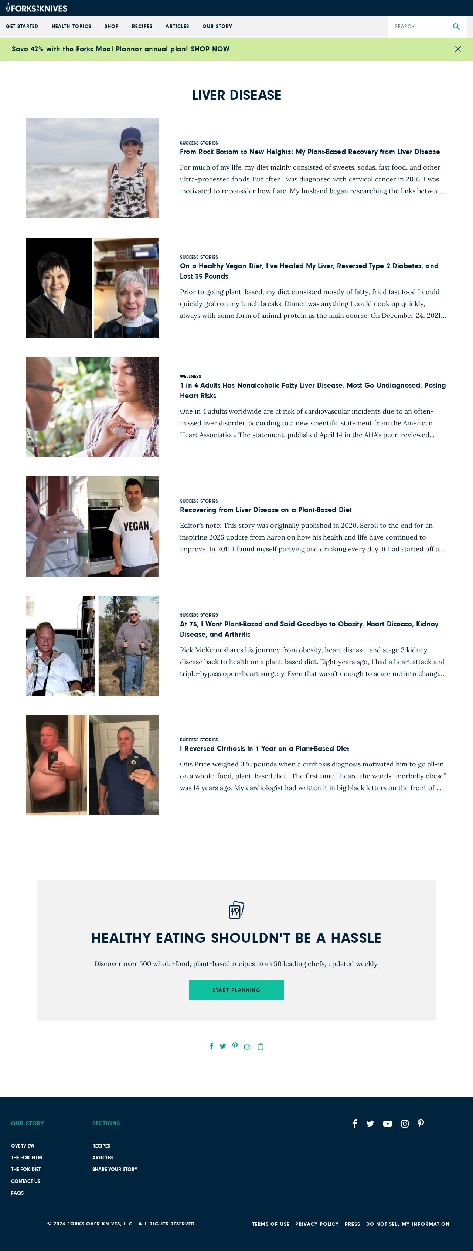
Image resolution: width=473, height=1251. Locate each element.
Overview (22, 1146)
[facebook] (211, 1046)
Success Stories (199, 143)
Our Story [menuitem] (217, 26)
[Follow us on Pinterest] (421, 1123)
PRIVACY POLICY (317, 1224)
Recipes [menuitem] (142, 26)
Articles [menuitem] (177, 26)
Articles (102, 1157)
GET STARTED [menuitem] (22, 26)
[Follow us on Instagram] (405, 1123)
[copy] (260, 1046)
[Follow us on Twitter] (370, 1123)
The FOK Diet (26, 1169)
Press (352, 1224)
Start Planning (236, 990)
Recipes (101, 1146)
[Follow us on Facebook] (354, 1123)
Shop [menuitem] (112, 26)
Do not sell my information (408, 1224)
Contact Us (25, 1181)
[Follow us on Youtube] (387, 1123)
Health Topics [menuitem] (71, 26)
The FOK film (26, 1157)
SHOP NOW (210, 49)
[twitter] (223, 1046)
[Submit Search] (456, 27)
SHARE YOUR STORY (114, 1169)
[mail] (247, 1047)
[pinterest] (235, 1046)
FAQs (17, 1193)
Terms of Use (270, 1224)
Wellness (190, 376)
